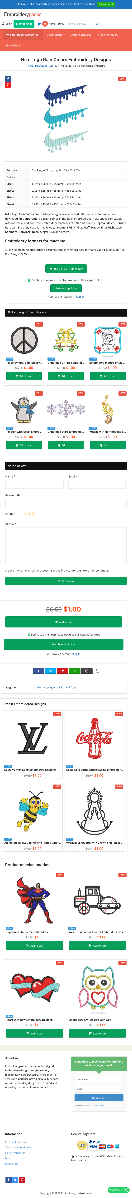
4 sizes (39, 687)
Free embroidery (108, 34)
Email (73, 476)
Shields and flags (66, 687)
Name (10, 476)
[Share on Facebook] (38, 671)
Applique (54, 65)
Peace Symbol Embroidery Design (24, 362)
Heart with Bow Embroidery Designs (29, 1020)
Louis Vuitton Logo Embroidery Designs (30, 769)
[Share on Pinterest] (62, 671)
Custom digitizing (81, 34)
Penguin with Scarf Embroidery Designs (24, 431)
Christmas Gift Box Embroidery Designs (66, 362)
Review (10, 524)
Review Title (14, 495)
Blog (7, 1158)
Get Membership (15, 1153)
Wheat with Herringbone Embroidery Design (107, 431)
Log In (80, 296)
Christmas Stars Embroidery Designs (66, 431)
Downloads (41, 65)
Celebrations (54, 34)
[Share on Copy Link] (87, 671)
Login (8, 23)
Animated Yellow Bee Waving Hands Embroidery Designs (32, 843)
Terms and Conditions (18, 1147)
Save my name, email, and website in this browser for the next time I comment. (58, 570)
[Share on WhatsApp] (74, 671)
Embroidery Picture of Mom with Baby (107, 362)
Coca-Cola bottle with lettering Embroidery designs (94, 769)
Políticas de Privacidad (95, 1106)
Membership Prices (65, 288)
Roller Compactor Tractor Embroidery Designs (97, 932)
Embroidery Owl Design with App (89, 1020)
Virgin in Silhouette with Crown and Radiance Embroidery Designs (94, 843)
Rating (10, 514)
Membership (24, 23)
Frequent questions (16, 1142)
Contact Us (11, 1164)
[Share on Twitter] (50, 671)
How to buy (13, 45)
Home (30, 65)
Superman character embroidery (27, 932)
